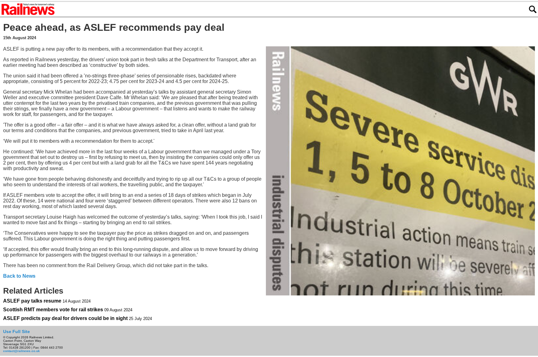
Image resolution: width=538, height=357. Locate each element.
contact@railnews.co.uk (21, 351)
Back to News (19, 276)
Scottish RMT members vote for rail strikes (53, 309)
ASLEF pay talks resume (32, 301)
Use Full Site (16, 331)
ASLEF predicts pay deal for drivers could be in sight (65, 318)
